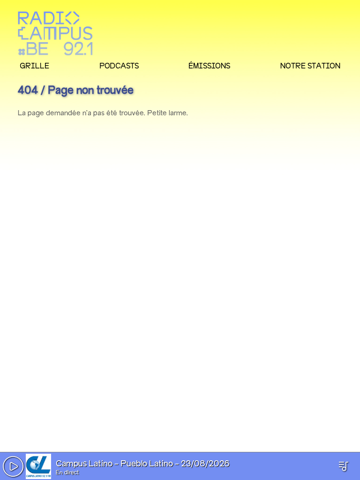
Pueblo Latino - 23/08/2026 (175, 464)
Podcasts (119, 65)
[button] (13, 466)
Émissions (209, 65)
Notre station (310, 65)
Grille (34, 65)
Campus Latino (84, 464)
